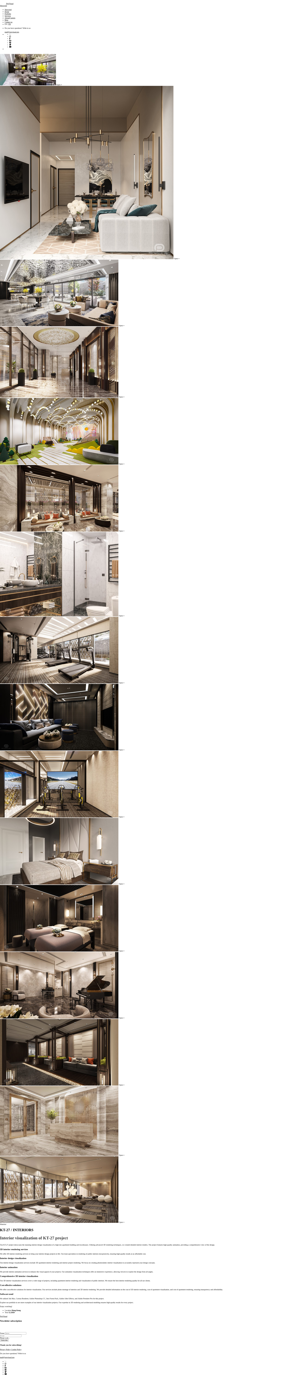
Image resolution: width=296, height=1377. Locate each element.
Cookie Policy (16, 1350)
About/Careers (10, 18)
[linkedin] (5, 1362)
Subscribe (4, 1340)
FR (9, 24)
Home (7, 12)
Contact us (8, 22)
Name (2, 1333)
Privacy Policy (5, 1350)
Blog (6, 20)
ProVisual (9, 4)
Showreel (3, 6)
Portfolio (8, 14)
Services (8, 16)
